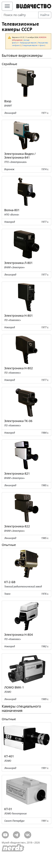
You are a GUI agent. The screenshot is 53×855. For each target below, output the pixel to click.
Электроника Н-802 (18, 368)
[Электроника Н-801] (26, 296)
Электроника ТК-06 (18, 421)
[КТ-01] (26, 789)
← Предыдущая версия (27, 42)
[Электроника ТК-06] (26, 401)
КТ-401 (9, 756)
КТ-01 (8, 809)
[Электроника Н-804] (26, 615)
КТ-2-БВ (9, 582)
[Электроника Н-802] (26, 348)
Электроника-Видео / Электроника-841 (20, 155)
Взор (7, 101)
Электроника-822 (17, 526)
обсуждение (17, 40)
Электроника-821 (17, 473)
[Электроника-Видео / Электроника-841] (26, 134)
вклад (26, 40)
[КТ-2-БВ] (26, 562)
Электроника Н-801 (18, 315)
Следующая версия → (30, 45)
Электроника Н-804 (18, 634)
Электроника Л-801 (18, 263)
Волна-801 (12, 210)
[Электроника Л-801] (26, 243)
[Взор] (26, 81)
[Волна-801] (26, 190)
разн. (15, 42)
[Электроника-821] (26, 454)
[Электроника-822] (26, 507)
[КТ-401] (26, 737)
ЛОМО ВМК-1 (14, 687)
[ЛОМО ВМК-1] (26, 668)
